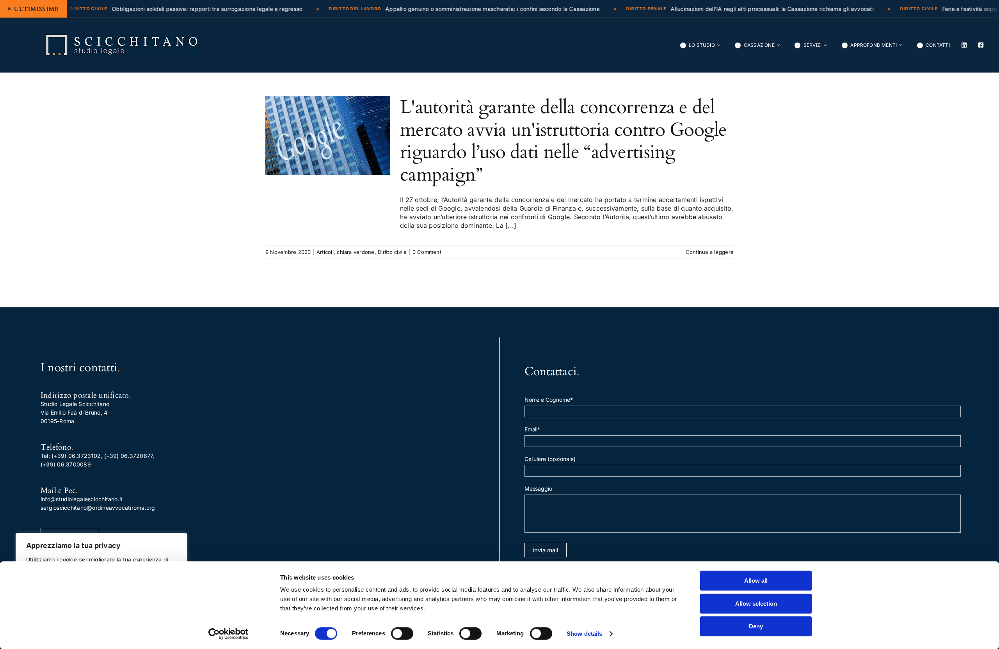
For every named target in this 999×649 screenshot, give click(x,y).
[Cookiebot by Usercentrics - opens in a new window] (228, 634)
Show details (584, 633)
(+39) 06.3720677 (128, 455)
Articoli (325, 252)
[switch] (402, 633)
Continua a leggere (710, 252)
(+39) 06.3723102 (76, 455)
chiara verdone (355, 252)
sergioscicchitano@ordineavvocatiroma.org (98, 507)
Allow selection (756, 603)
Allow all (756, 580)
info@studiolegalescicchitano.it (82, 499)
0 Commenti (427, 252)
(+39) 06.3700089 (66, 464)
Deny (756, 626)
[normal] (122, 37)
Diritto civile (392, 252)
